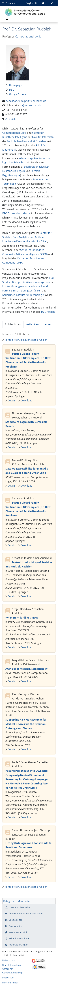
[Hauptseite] (25, 12)
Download (26, 400)
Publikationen (13, 324)
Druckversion (15, 926)
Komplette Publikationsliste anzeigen (25, 339)
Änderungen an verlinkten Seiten (26, 913)
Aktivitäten (32, 324)
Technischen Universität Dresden (26, 141)
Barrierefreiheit (10, 982)
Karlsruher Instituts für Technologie (23, 295)
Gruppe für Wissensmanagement (31, 282)
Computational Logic (28, 36)
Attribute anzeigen (18, 944)
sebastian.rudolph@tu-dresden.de (26, 101)
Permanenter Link (18, 932)
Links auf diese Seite (19, 907)
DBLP (12, 89)
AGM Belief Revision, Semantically (26, 668)
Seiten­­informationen (19, 938)
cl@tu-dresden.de (30, 105)
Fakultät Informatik (43, 137)
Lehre (47, 324)
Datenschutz (8, 960)
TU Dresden (8, 3)
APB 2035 (10, 119)
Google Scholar (18, 94)
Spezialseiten (16, 919)
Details (11, 400)
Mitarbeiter (24, 901)
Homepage (15, 85)
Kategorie (9, 901)
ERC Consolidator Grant (16, 213)
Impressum (8, 977)
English (30, 3)
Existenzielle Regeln (13, 171)
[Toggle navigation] (7, 19)
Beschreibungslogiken (36, 166)
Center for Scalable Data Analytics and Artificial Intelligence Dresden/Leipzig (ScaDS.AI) (27, 237)
